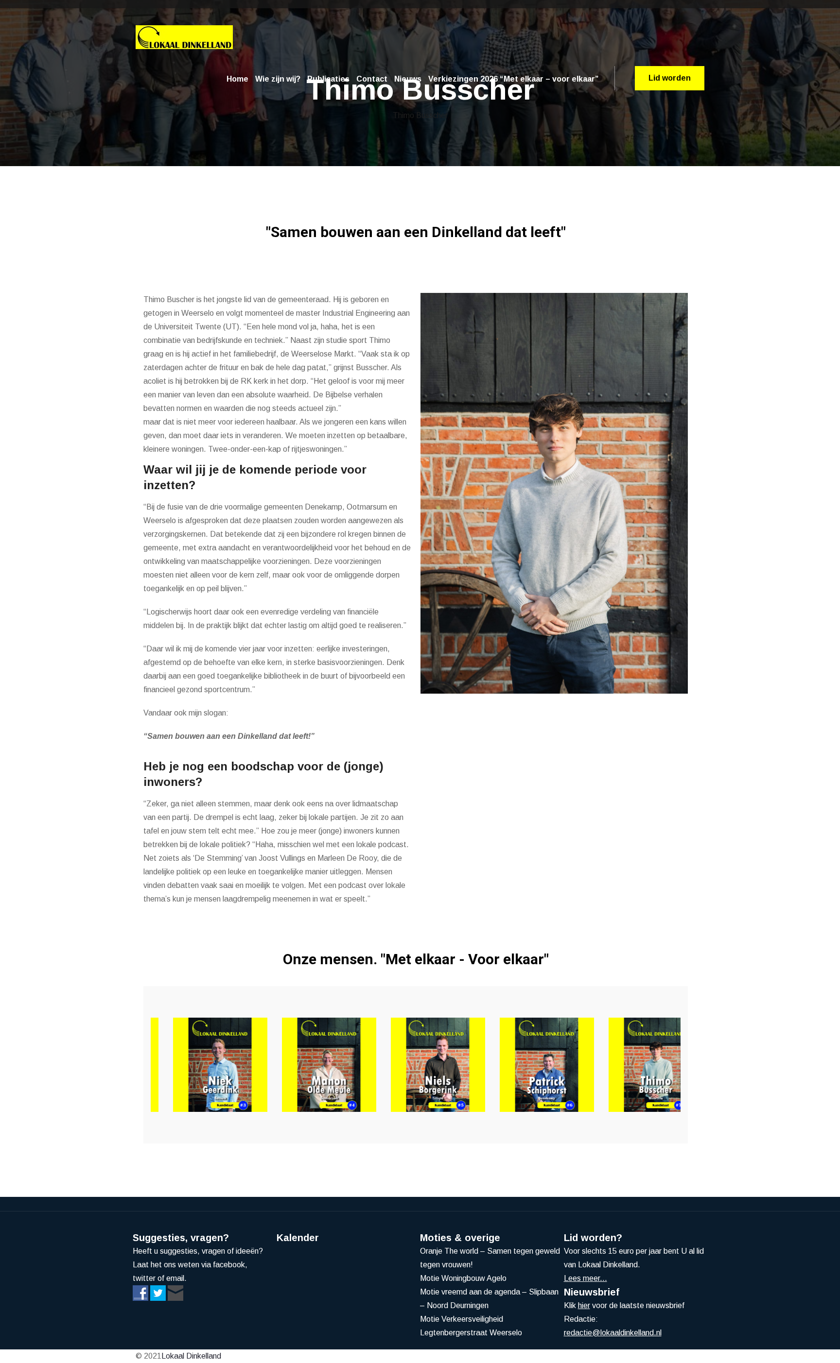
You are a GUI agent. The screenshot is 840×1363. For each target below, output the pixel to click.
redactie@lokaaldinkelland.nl (613, 1333)
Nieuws (407, 79)
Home (237, 79)
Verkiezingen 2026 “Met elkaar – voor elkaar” (513, 79)
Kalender (298, 1237)
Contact (371, 79)
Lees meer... (585, 1278)
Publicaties (328, 79)
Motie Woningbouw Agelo (463, 1278)
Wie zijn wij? (277, 79)
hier (584, 1305)
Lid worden (669, 78)
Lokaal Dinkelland (191, 1356)
